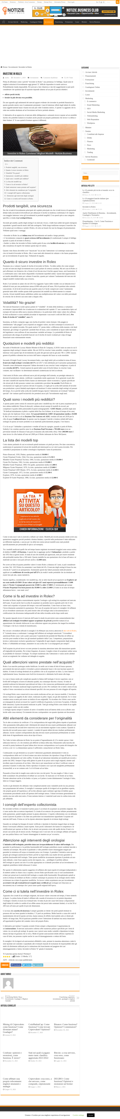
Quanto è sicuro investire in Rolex (17, 170)
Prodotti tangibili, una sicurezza (16, 167)
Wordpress (91, 123)
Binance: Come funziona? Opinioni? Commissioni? (65, 1025)
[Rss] (97, 2)
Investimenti (49, 22)
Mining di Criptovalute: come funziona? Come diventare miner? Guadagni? (13, 1028)
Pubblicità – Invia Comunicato (26, 2)
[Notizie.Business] (13, 10)
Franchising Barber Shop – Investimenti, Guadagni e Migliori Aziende (16, 998)
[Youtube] (101, 2)
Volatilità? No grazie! (13, 173)
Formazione (69, 22)
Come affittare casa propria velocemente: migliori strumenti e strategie (12, 1082)
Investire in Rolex (89, 207)
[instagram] (104, 2)
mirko (7, 78)
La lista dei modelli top (13, 182)
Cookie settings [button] (78, 1115)
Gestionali (91, 160)
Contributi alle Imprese (95, 134)
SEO (89, 109)
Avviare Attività (13, 22)
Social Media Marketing (96, 112)
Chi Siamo (5, 2)
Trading (90, 152)
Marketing (24, 22)
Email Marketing (93, 105)
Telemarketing (92, 116)
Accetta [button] (90, 1115)
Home (4, 21)
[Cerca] (117, 2)
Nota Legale (71, 2)
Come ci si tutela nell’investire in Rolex (20, 199)
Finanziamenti (90, 76)
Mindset (84, 22)
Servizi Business (95, 22)
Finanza (90, 141)
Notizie (88, 131)
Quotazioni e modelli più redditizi (17, 176)
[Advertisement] (60, 42)
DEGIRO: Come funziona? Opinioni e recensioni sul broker (63, 1081)
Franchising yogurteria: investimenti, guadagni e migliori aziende (64, 998)
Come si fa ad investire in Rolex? (17, 184)
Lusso (77, 22)
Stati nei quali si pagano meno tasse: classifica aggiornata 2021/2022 (39, 1055)
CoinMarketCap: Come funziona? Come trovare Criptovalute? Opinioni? (39, 1027)
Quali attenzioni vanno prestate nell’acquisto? (21, 187)
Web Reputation (93, 119)
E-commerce (91, 101)
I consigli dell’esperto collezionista (18, 193)
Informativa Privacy (59, 2)
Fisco (89, 145)
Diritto (89, 138)
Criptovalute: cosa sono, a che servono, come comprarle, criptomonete (40, 1081)
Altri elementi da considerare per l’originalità (21, 190)
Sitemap (39, 2)
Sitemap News (48, 2)
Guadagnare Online (36, 22)
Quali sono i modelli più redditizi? (17, 179)
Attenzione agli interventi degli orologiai (20, 196)
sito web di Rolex (69, 631)
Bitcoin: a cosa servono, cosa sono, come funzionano (64, 1055)
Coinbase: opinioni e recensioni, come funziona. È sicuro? (12, 1055)
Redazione (13, 2)
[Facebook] (99, 2)
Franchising (59, 22)
